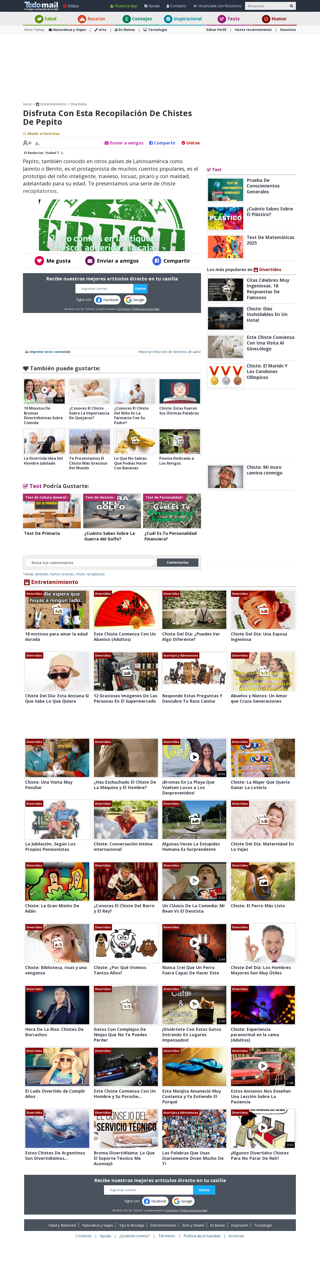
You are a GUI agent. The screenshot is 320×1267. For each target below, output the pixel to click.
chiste (80, 574)
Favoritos (288, 29)
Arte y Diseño (193, 1225)
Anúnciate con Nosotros (220, 5)
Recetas (95, 19)
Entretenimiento (52, 104)
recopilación (95, 574)
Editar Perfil (216, 29)
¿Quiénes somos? (134, 1235)
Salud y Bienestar (62, 1225)
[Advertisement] (160, 68)
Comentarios (178, 562)
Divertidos (79, 104)
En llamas (127, 29)
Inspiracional (187, 19)
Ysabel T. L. (54, 153)
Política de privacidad (145, 309)
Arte (102, 29)
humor (55, 574)
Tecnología (157, 29)
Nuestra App (126, 5)
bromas (68, 574)
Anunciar (236, 1235)
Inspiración (239, 1225)
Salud (49, 19)
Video (73, 6)
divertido (41, 574)
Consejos (141, 19)
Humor (278, 19)
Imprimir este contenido (50, 351)
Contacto (178, 5)
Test (35, 486)
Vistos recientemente (253, 29)
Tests (233, 19)
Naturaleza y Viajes (69, 29)
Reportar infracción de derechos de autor (169, 351)
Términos (123, 309)
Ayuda (154, 5)
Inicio (27, 104)
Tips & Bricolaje (131, 1225)
